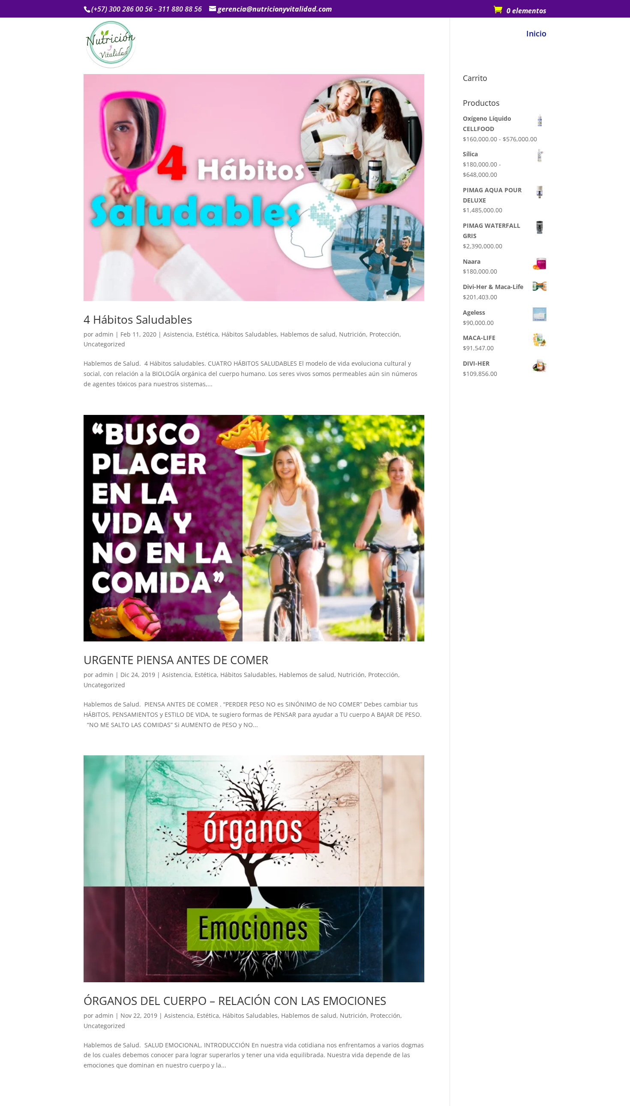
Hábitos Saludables (249, 334)
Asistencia (177, 334)
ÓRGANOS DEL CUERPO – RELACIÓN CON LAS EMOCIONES (235, 1000)
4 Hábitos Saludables (138, 319)
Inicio (536, 34)
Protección (384, 334)
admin (104, 334)
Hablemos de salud (308, 334)
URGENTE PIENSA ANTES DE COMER (176, 660)
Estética (207, 334)
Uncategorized (104, 344)
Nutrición (352, 334)
